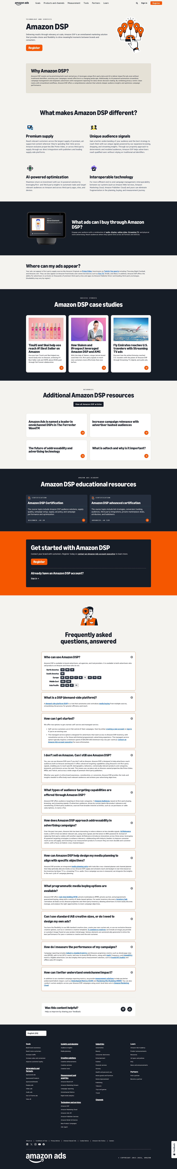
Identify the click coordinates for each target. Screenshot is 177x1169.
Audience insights (66, 1047)
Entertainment (100, 1058)
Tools (86, 3)
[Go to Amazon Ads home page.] (46, 1158)
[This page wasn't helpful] (123, 1009)
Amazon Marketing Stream (69, 1085)
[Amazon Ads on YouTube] (39, 1144)
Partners (96, 3)
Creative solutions (68, 1058)
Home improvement (102, 1079)
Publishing (99, 1082)
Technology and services (71, 1102)
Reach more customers (33, 1051)
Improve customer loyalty (34, 1061)
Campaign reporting (67, 1088)
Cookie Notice (84, 1141)
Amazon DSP (65, 1106)
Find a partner (135, 1075)
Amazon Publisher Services (69, 1116)
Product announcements (138, 1051)
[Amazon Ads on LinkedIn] (27, 1144)
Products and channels (54, 3)
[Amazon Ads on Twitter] (31, 1144)
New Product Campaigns (69, 1123)
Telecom (98, 1086)
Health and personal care (104, 1072)
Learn (106, 3)
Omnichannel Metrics (68, 1092)
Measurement (74, 3)
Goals (37, 3)
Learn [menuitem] (132, 1044)
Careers (111, 1141)
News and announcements (139, 1065)
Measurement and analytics (68, 1076)
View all (28, 1099)
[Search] (137, 3)
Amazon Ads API (66, 1113)
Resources (133, 1054)
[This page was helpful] (129, 1009)
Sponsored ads (31, 1075)
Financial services (101, 1065)
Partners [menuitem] (134, 1072)
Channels (99, 1099)
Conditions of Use (41, 1141)
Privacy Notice (55, 1141)
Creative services (66, 1065)
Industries (100, 1044)
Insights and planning (69, 1044)
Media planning (66, 1051)
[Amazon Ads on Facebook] (43, 1144)
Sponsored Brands (32, 1081)
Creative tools (65, 1068)
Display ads (29, 1085)
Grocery (98, 1068)
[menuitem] (36, 1085)
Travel (98, 1093)
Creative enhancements (68, 1061)
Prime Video (87, 271)
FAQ (131, 1061)
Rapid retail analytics (67, 1095)
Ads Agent (64, 1127)
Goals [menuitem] (28, 1044)
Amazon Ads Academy (137, 1047)
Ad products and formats (32, 1069)
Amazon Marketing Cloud (69, 1109)
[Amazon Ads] (20, 3)
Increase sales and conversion (35, 1058)
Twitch (107, 271)
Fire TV (101, 274)
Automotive (99, 1047)
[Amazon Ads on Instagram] (35, 1144)
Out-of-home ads (32, 1095)
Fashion (98, 1061)
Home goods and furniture (104, 1075)
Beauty (98, 1051)
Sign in (144, 3)
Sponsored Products (32, 1078)
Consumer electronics (103, 1054)
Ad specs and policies (137, 1058)
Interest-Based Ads (70, 1141)
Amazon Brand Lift (67, 1081)
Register (156, 3)
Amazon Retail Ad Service (69, 1120)
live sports (114, 271)
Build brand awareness (33, 1047)
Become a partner (136, 1079)
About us (29, 1141)
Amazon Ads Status (98, 1141)
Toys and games (101, 1089)
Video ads (29, 1088)
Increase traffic (31, 1054)
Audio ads (29, 1092)
